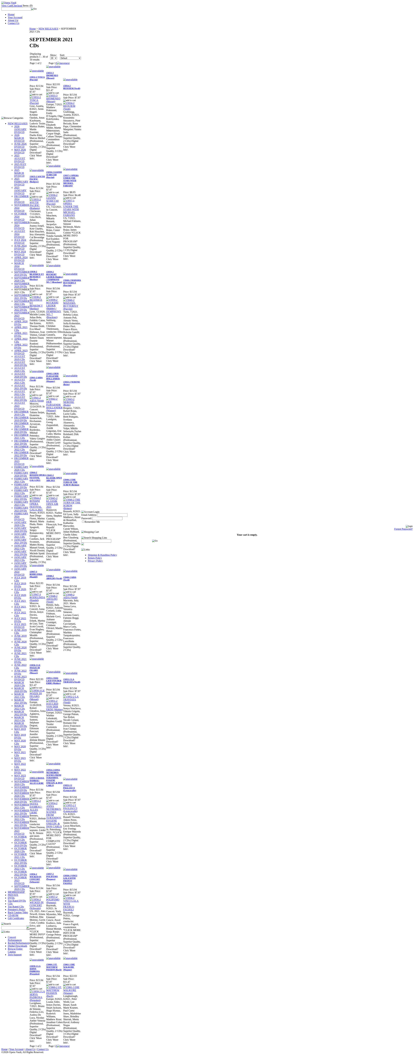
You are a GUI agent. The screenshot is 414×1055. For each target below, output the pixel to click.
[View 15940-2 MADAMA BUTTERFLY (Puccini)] (72, 308)
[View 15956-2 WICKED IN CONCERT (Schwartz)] (38, 908)
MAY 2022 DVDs (20, 771)
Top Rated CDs (16, 906)
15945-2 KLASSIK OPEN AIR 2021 (54, 478)
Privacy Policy (95, 560)
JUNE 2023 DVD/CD (20, 678)
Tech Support (15, 954)
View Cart (6, 5)
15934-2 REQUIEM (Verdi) (71, 87)
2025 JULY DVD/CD (20, 166)
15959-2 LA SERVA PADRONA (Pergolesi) (35, 970)
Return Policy (95, 558)
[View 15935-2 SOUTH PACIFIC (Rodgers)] (38, 208)
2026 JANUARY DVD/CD (20, 129)
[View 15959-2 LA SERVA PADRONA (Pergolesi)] (38, 1000)
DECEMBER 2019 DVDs (21, 419)
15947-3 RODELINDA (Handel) (36, 574)
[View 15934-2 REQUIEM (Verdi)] (72, 109)
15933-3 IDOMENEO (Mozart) (52, 75)
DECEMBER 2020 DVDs (21, 430)
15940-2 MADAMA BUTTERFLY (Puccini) (72, 283)
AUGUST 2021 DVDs (20, 387)
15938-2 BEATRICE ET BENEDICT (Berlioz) (37, 275)
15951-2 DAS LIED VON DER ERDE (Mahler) (53, 680)
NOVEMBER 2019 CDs (21, 783)
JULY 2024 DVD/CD (20, 241)
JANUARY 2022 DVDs (20, 553)
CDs (10, 903)
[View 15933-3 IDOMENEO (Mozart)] (54, 101)
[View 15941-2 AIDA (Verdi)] (38, 400)
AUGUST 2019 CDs (19, 358)
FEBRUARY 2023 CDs (21, 503)
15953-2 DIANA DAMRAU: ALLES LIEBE (37, 780)
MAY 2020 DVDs (20, 748)
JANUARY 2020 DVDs (20, 529)
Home (11, 14)
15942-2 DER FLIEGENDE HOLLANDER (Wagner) (53, 377)
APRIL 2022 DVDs (20, 346)
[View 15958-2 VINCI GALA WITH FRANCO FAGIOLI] (72, 909)
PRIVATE (13, 895)
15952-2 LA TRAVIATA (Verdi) (71, 680)
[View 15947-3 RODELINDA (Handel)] (38, 600)
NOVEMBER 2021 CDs (21, 806)
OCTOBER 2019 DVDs (20, 844)
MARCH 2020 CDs (19, 684)
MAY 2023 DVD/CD (20, 777)
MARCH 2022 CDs (19, 707)
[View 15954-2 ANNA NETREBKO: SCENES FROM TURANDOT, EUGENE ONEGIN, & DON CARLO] (54, 826)
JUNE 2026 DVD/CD (20, 145)
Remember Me (92, 521)
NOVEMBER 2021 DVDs (21, 812)
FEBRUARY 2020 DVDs (21, 474)
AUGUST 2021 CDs (19, 381)
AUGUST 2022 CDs (19, 393)
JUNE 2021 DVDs (20, 660)
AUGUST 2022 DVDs (20, 398)
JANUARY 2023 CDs (20, 559)
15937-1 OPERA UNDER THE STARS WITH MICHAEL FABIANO (70, 180)
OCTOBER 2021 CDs (20, 855)
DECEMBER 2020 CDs (21, 425)
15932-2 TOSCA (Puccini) (37, 78)
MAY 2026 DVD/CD (20, 151)
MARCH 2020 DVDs (20, 690)
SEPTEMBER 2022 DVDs (21, 308)
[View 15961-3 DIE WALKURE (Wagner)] (72, 993)
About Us (13, 20)
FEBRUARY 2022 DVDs (21, 497)
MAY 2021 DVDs (20, 759)
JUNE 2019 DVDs (20, 637)
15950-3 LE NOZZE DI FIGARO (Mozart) (35, 669)
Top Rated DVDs (17, 900)
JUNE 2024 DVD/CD (20, 247)
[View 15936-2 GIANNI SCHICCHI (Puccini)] (54, 203)
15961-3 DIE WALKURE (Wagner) (69, 967)
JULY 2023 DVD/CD (20, 626)
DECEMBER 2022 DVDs (21, 454)
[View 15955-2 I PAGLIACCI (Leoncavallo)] (72, 811)
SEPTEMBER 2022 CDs (21, 302)
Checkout (17, 5)
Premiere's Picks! (16, 909)
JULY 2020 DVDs (20, 596)
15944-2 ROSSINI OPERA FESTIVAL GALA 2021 (38, 476)
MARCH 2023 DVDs (20, 724)
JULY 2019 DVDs (20, 585)
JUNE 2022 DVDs (20, 672)
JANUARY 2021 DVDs (20, 541)
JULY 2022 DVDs (20, 620)
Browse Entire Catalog (15, 950)
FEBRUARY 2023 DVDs (21, 509)
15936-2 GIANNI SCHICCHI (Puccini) (54, 175)
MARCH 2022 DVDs (20, 713)
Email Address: (89, 515)
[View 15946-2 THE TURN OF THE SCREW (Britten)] (72, 508)
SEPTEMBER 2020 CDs (21, 279)
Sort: (62, 55)
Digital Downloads (17, 946)
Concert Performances (15, 938)
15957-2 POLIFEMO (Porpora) (52, 876)
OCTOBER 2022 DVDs (20, 873)
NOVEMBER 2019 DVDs (21, 789)
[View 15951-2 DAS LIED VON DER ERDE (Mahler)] (54, 709)
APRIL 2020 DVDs (20, 323)
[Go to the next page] (63, 63)
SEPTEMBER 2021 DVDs (21, 297)
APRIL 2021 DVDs (20, 334)
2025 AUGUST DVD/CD (19, 158)
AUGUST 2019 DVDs (20, 363)
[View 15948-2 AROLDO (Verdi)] (54, 602)
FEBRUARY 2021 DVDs (21, 486)
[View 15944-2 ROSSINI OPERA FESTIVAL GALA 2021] (38, 509)
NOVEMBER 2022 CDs (21, 818)
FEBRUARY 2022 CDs (21, 492)
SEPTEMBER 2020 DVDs (21, 285)
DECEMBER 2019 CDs (21, 413)
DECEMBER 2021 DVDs (21, 442)
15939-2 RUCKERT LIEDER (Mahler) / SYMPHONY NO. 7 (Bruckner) (54, 277)
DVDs (11, 897)
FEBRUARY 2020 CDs (21, 468)
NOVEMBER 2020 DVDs (21, 800)
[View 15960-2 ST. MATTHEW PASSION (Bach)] (54, 996)
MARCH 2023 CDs (19, 719)
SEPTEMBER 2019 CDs (21, 888)
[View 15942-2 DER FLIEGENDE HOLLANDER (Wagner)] (54, 410)
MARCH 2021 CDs (19, 695)
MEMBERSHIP (16, 892)
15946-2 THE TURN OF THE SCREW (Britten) (71, 482)
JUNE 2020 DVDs (20, 649)
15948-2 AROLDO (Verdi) (54, 577)
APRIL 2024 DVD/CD (20, 259)
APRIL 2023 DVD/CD (20, 352)
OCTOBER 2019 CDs (20, 838)
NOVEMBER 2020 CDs (21, 794)
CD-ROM (13, 915)
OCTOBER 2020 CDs (20, 850)
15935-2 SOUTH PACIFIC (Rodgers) (37, 179)
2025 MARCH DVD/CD (19, 173)
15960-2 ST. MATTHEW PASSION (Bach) (53, 967)
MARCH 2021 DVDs (20, 701)
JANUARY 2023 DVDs (20, 564)
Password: (86, 518)
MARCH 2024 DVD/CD (19, 266)
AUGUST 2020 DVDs (20, 375)
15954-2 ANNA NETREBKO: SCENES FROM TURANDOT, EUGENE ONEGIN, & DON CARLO (54, 778)
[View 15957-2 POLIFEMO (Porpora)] (54, 902)
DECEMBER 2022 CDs (21, 448)
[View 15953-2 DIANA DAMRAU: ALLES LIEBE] (38, 812)
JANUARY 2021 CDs (20, 535)
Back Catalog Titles (18, 912)
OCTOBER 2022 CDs (20, 867)
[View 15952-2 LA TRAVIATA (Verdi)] (72, 702)
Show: (53, 55)
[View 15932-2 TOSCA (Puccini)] (38, 103)
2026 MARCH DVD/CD (19, 138)
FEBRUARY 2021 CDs (21, 480)
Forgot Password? (403, 529)
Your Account (15, 17)
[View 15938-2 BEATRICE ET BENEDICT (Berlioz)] (38, 308)
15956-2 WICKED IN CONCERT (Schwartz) (35, 878)
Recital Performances (18, 943)
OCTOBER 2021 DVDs (20, 861)
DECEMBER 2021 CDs (21, 436)
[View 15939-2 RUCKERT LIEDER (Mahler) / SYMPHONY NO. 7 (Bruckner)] (54, 317)
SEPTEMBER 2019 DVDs (21, 273)
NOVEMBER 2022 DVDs (21, 823)
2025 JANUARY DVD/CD (20, 190)
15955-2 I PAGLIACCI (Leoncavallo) (69, 788)
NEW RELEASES (17, 123)
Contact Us (13, 23)
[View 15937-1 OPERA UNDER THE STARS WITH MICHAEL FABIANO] (72, 215)
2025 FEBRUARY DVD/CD (21, 181)
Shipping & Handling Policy (102, 555)
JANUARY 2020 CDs (20, 524)
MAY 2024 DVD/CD (20, 253)
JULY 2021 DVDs (20, 608)
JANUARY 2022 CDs (20, 547)
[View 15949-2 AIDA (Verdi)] (72, 597)
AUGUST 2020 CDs (19, 369)
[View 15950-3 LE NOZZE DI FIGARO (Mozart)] (38, 699)
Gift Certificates (16, 918)
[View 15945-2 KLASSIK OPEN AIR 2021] (54, 507)
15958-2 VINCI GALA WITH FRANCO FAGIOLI (70, 879)
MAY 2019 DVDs (20, 736)
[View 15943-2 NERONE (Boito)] (72, 405)
